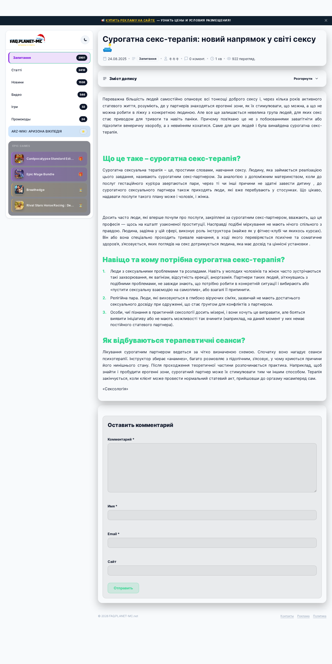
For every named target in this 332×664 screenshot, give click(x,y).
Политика (319, 616)
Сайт (112, 561)
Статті (48, 70)
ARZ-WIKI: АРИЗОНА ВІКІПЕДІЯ (48, 131)
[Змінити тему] (85, 39)
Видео (48, 94)
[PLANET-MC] (27, 40)
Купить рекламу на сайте (130, 20)
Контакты (287, 616)
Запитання (49, 58)
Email (114, 534)
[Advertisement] (166, 7)
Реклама (303, 616)
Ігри (48, 107)
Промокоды (48, 119)
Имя (112, 506)
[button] (212, 79)
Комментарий (121, 439)
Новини (48, 82)
